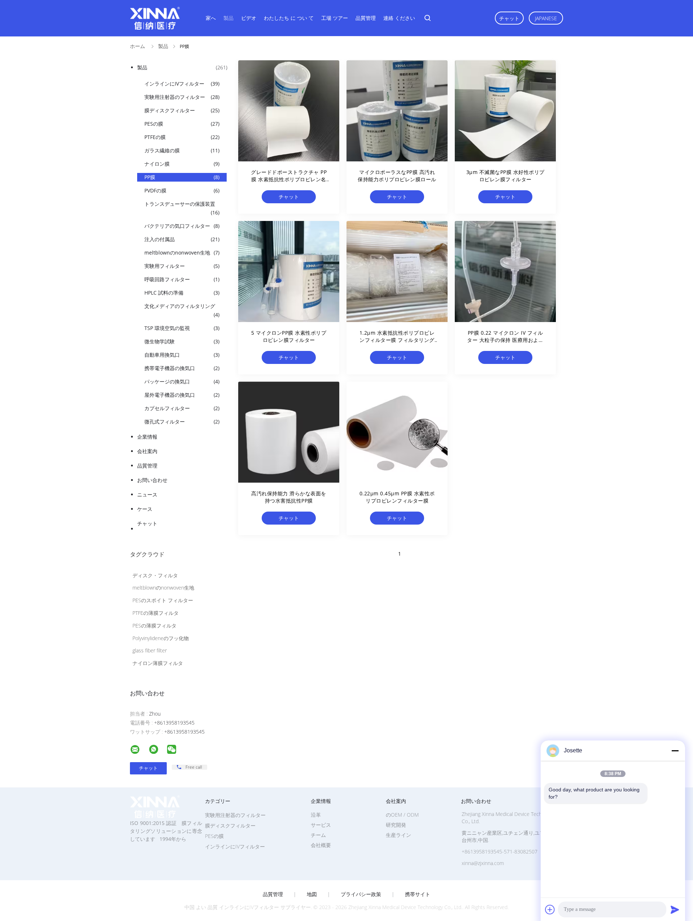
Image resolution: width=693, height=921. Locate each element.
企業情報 (147, 436)
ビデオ (248, 17)
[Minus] (675, 750)
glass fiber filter (149, 650)
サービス (321, 824)
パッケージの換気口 (181, 381)
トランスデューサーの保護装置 (181, 208)
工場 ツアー (334, 17)
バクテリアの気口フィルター (181, 225)
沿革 (316, 814)
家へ (211, 17)
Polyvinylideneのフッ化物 (160, 638)
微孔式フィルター (181, 421)
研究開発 (396, 824)
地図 (312, 894)
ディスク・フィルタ (155, 575)
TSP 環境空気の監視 (181, 328)
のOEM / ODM (402, 814)
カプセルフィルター (181, 408)
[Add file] (550, 909)
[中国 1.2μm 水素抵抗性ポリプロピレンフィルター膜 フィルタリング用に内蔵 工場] (397, 271)
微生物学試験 (181, 341)
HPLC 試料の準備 (181, 292)
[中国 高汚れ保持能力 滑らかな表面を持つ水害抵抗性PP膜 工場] (288, 432)
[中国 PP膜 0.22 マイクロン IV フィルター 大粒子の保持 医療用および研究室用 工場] (505, 271)
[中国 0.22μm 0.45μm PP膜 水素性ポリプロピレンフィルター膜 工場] (397, 432)
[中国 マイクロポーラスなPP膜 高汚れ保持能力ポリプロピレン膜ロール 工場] (397, 110)
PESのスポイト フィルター (162, 600)
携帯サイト (417, 894)
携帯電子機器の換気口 (181, 368)
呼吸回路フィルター (181, 279)
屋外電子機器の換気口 (181, 394)
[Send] (675, 909)
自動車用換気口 (181, 354)
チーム (318, 834)
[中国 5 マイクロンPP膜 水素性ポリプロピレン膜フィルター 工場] (288, 271)
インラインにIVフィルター (181, 83)
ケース (144, 508)
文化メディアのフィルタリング (181, 310)
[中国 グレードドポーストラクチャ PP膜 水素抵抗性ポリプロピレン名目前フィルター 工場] (288, 110)
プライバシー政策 (361, 894)
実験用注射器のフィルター (181, 97)
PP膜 (181, 177)
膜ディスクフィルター (181, 110)
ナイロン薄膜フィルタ (157, 663)
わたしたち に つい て (289, 17)
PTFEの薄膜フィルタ (155, 612)
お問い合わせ (152, 480)
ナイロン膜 (181, 163)
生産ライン (398, 834)
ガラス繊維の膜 (181, 150)
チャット (509, 18)
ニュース (147, 494)
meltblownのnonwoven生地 (181, 252)
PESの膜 (181, 123)
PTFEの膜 (181, 137)
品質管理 (366, 17)
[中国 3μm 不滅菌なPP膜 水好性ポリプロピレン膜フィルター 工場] (505, 110)
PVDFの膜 (181, 190)
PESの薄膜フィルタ (154, 625)
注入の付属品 (181, 239)
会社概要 (321, 845)
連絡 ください (399, 17)
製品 (228, 17)
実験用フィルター (181, 265)
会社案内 (147, 451)
